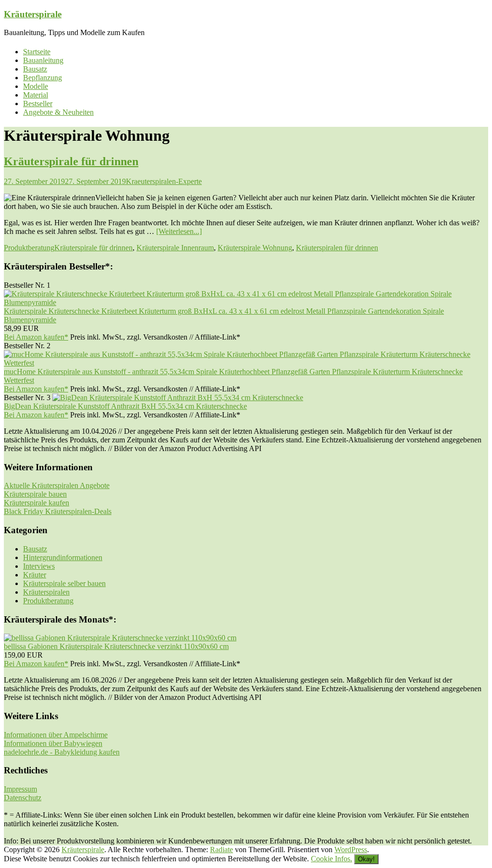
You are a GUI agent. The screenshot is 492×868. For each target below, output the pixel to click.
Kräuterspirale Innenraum (175, 248)
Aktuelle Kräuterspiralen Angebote (57, 485)
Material (35, 95)
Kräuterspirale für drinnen (71, 161)
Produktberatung (29, 248)
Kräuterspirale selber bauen (64, 583)
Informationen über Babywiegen (53, 743)
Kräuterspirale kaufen (36, 503)
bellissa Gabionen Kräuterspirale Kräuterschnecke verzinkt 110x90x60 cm (116, 646)
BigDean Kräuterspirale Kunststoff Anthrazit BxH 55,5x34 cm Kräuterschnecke (125, 406)
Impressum (20, 789)
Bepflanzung (42, 77)
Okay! (366, 859)
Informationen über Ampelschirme (56, 735)
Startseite (36, 52)
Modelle (35, 86)
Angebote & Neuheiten (58, 112)
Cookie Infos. (331, 859)
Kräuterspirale (33, 14)
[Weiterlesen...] (179, 231)
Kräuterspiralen (46, 592)
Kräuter (34, 575)
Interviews (39, 566)
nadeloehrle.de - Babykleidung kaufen (62, 752)
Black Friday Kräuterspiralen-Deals (57, 511)
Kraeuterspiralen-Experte (164, 181)
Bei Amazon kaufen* (36, 337)
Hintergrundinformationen (62, 557)
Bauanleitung (43, 60)
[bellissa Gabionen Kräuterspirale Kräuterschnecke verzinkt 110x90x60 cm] (120, 638)
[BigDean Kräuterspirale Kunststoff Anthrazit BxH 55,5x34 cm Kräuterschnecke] (177, 397)
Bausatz (35, 69)
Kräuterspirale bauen (35, 494)
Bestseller (37, 103)
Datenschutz (22, 798)
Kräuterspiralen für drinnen (337, 248)
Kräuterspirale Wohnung (255, 248)
